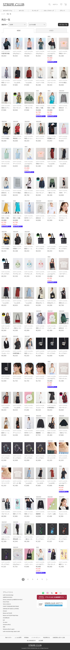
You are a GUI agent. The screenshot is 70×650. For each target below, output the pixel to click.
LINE (43, 593)
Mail (60, 593)
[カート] (66, 4)
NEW (18, 30)
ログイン (55, 4)
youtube (56, 593)
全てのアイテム (7, 10)
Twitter (52, 593)
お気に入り (61, 4)
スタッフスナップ (49, 10)
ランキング (35, 10)
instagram (47, 593)
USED (51, 30)
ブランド (62, 10)
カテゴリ (21, 10)
